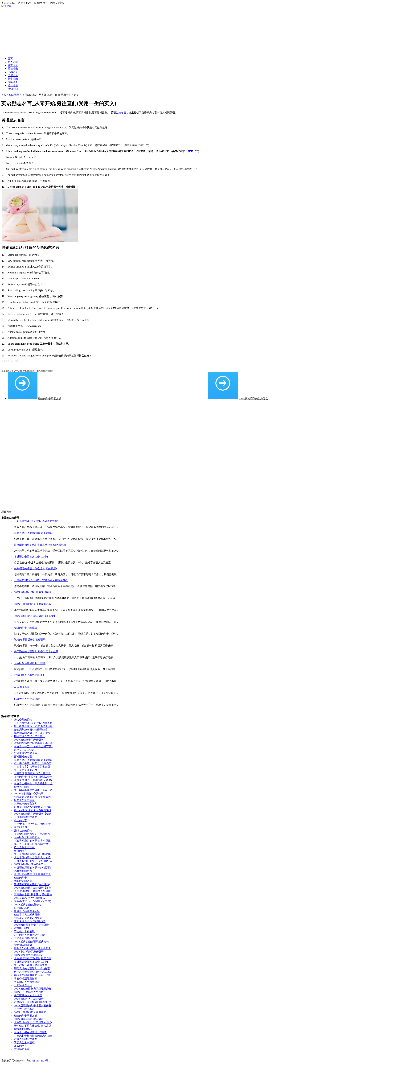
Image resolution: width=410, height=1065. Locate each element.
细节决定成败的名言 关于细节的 (32, 797)
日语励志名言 (21, 908)
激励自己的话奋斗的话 (27, 911)
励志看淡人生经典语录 (27, 914)
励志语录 (14, 94)
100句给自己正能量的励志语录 (31, 924)
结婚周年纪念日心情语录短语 (30, 729)
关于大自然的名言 (24, 1008)
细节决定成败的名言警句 (28, 918)
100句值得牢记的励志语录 (29, 1019)
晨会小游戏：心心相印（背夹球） (33, 901)
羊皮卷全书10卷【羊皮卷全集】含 (33, 783)
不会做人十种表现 (24, 931)
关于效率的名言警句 (25, 803)
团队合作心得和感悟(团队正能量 (32, 948)
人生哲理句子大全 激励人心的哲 (32, 857)
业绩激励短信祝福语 (25, 938)
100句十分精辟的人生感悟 (29, 992)
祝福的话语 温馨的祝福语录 (29, 639)
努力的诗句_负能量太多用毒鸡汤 (32, 810)
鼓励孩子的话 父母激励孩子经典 (32, 807)
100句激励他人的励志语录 (29, 998)
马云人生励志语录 (24, 1042)
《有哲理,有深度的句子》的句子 (32, 773)
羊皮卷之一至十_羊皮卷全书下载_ (33, 746)
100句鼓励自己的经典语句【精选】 (34, 592)
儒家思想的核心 (23, 1029)
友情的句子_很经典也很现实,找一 (33, 776)
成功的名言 (20, 820)
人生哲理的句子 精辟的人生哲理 (32, 891)
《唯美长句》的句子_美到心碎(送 (33, 860)
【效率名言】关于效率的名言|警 (32, 766)
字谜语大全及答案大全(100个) (31, 556)
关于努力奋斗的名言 (25, 770)
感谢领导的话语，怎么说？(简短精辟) (35, 568)
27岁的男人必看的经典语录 (29, 675)
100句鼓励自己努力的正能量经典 (32, 988)
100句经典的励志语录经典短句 (31, 941)
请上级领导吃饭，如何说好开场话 (33, 726)
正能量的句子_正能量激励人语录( (33, 780)
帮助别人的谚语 (23, 945)
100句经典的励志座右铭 (27, 904)
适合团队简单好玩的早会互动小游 (33, 743)
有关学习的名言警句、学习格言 (32, 834)
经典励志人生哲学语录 (27, 982)
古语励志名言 (21, 1049)
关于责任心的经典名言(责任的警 (32, 823)
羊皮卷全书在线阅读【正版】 (30, 1032)
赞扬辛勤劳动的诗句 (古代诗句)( (32, 884)
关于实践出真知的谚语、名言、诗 (33, 790)
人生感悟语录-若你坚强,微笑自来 (32, 958)
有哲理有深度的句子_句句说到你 (32, 867)
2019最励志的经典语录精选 (29, 897)
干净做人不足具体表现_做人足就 (32, 1025)
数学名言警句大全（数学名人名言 (33, 971)
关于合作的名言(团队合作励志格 (32, 854)
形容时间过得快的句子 (27, 837)
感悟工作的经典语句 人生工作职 (32, 975)
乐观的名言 (20, 1045)
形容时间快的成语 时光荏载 (29, 663)
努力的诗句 (20, 827)
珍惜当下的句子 (23, 786)
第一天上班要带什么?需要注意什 (32, 844)
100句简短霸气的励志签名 (253, 398)
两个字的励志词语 (24, 749)
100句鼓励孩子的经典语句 (29, 739)
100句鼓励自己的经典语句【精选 (32, 813)
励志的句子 (20, 877)
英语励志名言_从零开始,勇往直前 (33, 894)
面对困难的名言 (23, 756)
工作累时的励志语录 (25, 817)
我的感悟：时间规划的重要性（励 (33, 1002)
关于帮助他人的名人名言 (28, 995)
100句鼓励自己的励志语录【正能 (32, 887)
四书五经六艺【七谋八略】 (29, 736)
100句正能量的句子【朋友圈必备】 (34, 604)
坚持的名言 (20, 850)
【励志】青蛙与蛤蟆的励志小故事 (33, 1035)
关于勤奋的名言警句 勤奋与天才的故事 (36, 651)
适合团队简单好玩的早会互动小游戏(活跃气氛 (40, 544)
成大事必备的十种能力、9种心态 (32, 763)
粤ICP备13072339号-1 (38, 1060)
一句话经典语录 (23, 985)
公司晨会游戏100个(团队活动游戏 (33, 723)
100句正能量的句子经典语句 (30, 1012)
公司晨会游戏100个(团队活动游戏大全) (36, 521)
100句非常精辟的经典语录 (29, 951)
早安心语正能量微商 (25, 978)
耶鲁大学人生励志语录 (27, 699)
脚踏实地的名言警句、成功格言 (32, 968)
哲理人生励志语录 (24, 847)
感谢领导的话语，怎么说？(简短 (32, 733)
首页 (3, 94)
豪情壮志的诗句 (23, 830)
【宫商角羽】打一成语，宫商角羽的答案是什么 (41, 580)
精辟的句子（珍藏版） (27, 627)
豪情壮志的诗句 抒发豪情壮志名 (32, 874)
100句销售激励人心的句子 (29, 793)
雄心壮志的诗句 (23, 881)
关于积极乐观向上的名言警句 (30, 965)
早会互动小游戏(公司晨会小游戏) (33, 533)
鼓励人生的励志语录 (25, 1039)
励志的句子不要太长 (49, 398)
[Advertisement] (205, 32)
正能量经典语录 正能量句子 (29, 921)
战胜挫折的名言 (23, 871)
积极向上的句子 (23, 928)
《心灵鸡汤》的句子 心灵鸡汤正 (32, 840)
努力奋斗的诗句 (23, 719)
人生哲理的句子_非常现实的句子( (33, 1022)
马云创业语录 (21, 687)
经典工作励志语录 (24, 800)
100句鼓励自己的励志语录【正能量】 (35, 616)
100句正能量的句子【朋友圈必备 (32, 1005)
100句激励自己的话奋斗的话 (30, 864)
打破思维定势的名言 (25, 753)
